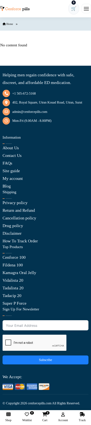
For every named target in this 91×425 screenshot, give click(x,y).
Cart (44, 417)
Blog (7, 186)
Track (82, 420)
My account (13, 178)
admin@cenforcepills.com (29, 112)
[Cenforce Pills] (15, 8)
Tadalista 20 (13, 288)
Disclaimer (12, 233)
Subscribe (45, 360)
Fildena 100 (13, 265)
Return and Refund (19, 210)
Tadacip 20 (12, 295)
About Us (11, 147)
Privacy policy (15, 202)
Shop (8, 420)
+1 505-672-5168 (24, 93)
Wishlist (27, 417)
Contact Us (12, 155)
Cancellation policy (19, 218)
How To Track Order (20, 241)
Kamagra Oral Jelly (19, 272)
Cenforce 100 (14, 257)
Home (9, 24)
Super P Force (14, 303)
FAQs (7, 163)
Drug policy (13, 225)
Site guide (11, 170)
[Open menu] (86, 8)
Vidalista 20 (13, 280)
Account (63, 420)
